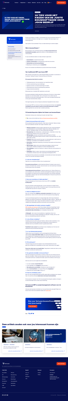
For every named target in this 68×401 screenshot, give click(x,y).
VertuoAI (3, 387)
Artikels (39, 372)
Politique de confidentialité (61, 395)
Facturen (4, 379)
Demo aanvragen (61, 2)
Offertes (12, 372)
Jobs (26, 378)
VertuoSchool (52, 372)
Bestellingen (13, 379)
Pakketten (27, 376)
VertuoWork (4, 372)
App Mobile (13, 385)
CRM (3, 385)
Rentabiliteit (4, 381)
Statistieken (13, 383)
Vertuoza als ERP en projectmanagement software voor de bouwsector (14, 56)
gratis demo (48, 290)
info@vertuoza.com (53, 376)
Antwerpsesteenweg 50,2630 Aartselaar (54, 378)
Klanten (26, 374)
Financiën (4, 383)
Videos (39, 374)
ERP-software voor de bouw (31, 207)
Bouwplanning (13, 374)
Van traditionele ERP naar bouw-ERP (14, 50)
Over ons (27, 372)
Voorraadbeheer (14, 381)
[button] (17, 2)
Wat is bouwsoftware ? (12, 48)
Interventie (13, 376)
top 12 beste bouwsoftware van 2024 (49, 118)
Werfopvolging (5, 376)
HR (2, 374)
